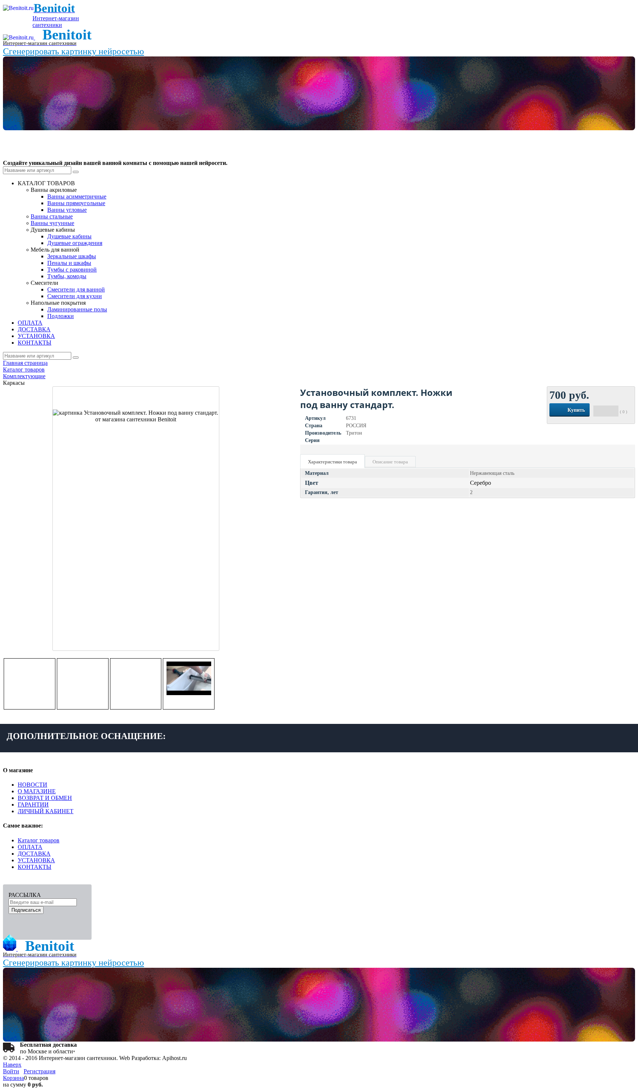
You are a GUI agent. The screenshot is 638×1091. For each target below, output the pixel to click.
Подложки (60, 316)
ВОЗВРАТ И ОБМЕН (45, 798)
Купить (576, 410)
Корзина (13, 1078)
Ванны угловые (67, 210)
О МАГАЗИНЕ (37, 791)
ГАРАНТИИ (33, 804)
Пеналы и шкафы (69, 263)
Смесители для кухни (74, 296)
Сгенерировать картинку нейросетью (73, 51)
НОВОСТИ (32, 784)
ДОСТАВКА (34, 853)
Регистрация (39, 1071)
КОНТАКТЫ (34, 867)
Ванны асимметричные (76, 196)
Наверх (12, 1064)
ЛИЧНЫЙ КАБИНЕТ (45, 811)
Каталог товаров (38, 840)
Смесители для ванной (76, 289)
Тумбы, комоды (66, 276)
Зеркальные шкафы (71, 256)
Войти (11, 1071)
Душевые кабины (69, 236)
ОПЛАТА (30, 847)
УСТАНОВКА (36, 860)
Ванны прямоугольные (76, 203)
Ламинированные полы (77, 309)
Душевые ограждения (74, 243)
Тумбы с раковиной (72, 269)
